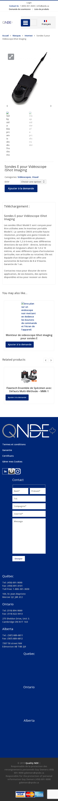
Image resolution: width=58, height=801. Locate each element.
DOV (7, 181)
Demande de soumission (20, 9)
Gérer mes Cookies (12, 461)
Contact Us (14, 6)
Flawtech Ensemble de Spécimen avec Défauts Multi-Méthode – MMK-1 (29, 389)
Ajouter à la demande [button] (17, 397)
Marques (17, 35)
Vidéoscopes (24, 177)
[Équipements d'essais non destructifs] (9, 22)
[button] (11, 57)
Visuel (35, 177)
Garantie (7, 450)
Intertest (29, 35)
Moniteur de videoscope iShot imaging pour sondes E (29, 336)
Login (29, 2)
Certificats (8, 455)
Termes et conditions (14, 444)
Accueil (5, 35)
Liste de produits (41, 9)
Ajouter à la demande (21, 188)
